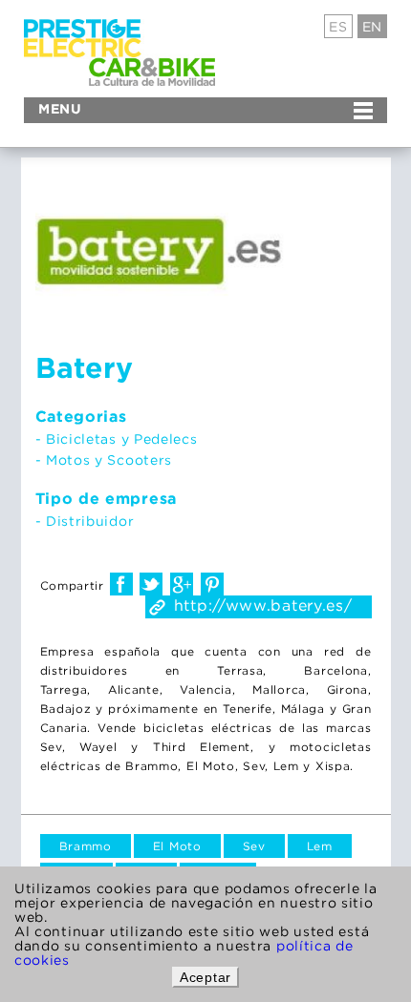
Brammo (85, 846)
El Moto (177, 846)
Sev (254, 846)
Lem (320, 846)
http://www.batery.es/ (263, 605)
